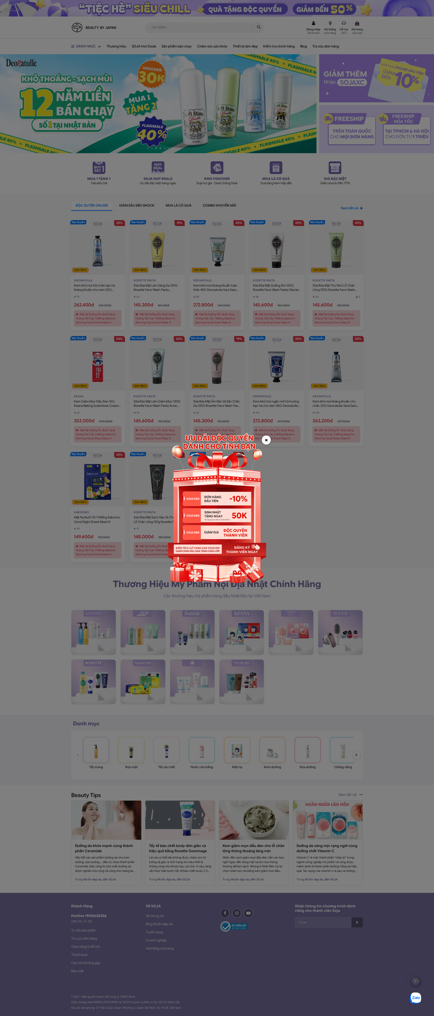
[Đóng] (266, 439)
